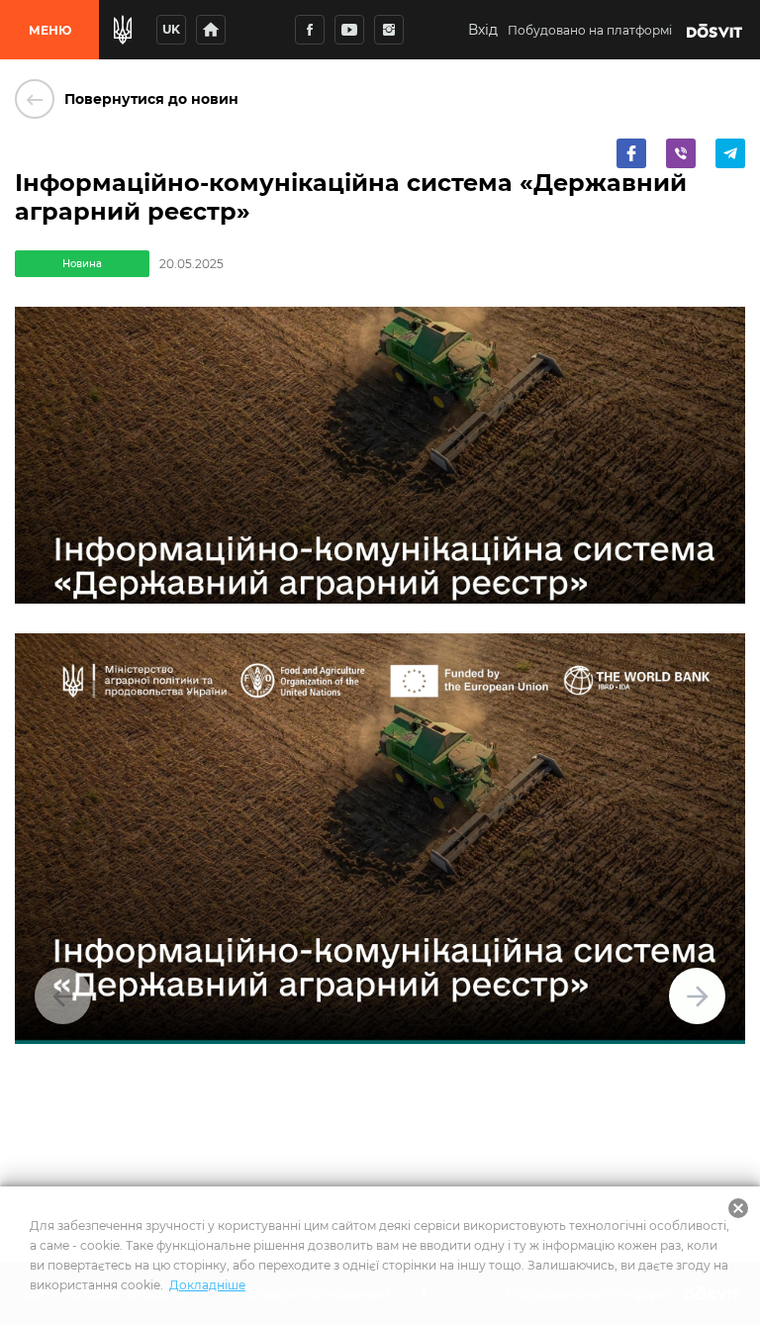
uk (171, 29)
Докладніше (207, 1285)
